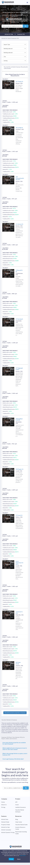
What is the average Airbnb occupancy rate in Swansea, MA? (14, 754)
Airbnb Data (4, 819)
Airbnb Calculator (6, 830)
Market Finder (5, 822)
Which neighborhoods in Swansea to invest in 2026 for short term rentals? (14, 748)
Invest (17, 804)
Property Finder (5, 824)
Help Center (18, 822)
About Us (4, 804)
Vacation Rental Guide (21, 824)
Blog (16, 819)
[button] (15, 44)
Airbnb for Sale (5, 827)
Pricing (3, 807)
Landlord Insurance (20, 807)
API (16, 802)
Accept (11, 859)
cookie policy (22, 855)
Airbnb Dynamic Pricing (7, 832)
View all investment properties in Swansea (15, 712)
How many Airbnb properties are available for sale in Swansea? (14, 743)
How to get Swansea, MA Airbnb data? (13, 759)
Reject (18, 859)
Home (3, 802)
